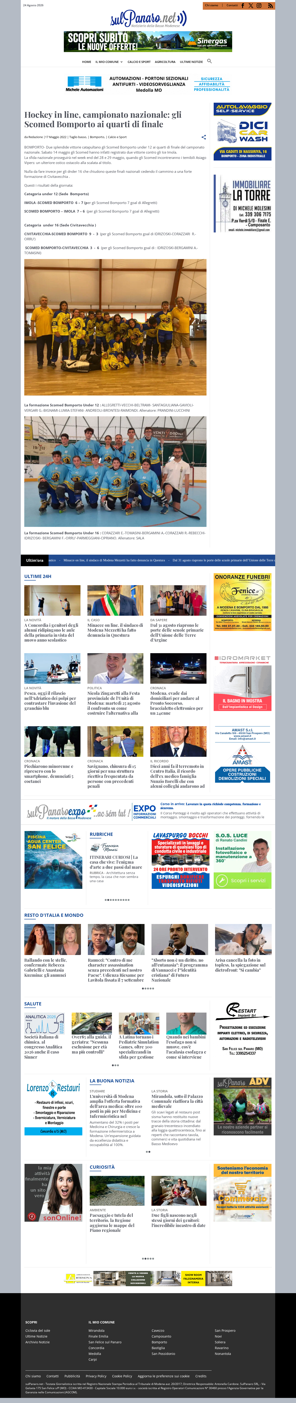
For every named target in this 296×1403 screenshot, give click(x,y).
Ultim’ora (34, 560)
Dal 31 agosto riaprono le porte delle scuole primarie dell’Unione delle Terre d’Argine (183, 560)
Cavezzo (158, 1330)
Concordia (96, 1348)
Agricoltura (165, 62)
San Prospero (225, 1330)
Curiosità (102, 1167)
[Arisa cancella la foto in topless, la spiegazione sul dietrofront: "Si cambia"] (243, 939)
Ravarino (221, 1348)
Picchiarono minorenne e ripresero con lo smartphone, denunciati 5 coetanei (48, 774)
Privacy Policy (96, 1376)
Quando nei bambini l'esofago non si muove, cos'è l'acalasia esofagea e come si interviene (186, 1047)
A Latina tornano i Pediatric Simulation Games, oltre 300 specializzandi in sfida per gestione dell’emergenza (139, 1047)
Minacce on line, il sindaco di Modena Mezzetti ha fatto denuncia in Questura (68, 560)
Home (86, 62)
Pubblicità (72, 1376)
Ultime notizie (191, 62)
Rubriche (101, 834)
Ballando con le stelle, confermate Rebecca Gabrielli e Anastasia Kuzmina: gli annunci (45, 968)
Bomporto (97, 137)
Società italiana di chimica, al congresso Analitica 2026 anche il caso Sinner (43, 1047)
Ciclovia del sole (37, 1330)
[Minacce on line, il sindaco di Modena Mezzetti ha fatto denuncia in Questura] (115, 600)
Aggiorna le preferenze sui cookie (164, 1376)
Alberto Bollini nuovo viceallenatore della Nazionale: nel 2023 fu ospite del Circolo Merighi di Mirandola (115, 1106)
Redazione (35, 137)
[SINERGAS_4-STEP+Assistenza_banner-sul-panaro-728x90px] (148, 50)
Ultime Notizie (36, 1336)
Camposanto (161, 1336)
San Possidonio (163, 1353)
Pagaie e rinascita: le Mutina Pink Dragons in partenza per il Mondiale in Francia (116, 1223)
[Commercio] (242, 1219)
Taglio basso (77, 137)
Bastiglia (158, 1348)
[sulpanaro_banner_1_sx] (242, 1132)
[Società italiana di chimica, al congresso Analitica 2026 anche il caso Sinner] (44, 1024)
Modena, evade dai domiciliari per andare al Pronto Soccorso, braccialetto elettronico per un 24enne (176, 703)
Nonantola (223, 1353)
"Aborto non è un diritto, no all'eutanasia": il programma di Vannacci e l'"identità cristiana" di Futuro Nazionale (179, 970)
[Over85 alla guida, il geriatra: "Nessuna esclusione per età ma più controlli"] (92, 1024)
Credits (201, 1376)
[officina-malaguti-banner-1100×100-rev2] (148, 1278)
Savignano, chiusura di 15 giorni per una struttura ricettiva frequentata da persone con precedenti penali (111, 776)
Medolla (95, 1353)
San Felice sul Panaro (105, 1342)
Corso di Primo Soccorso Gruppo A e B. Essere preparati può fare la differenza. (213, 806)
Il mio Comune (107, 62)
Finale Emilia (98, 1336)
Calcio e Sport (139, 62)
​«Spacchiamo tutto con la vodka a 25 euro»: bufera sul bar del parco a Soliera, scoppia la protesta (178, 1223)
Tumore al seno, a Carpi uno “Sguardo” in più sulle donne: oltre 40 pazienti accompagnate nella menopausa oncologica (177, 1106)
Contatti (232, 5)
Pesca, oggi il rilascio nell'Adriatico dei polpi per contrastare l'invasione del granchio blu (50, 701)
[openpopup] (271, 62)
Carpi (93, 1359)
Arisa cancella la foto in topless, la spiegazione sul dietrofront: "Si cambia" (240, 965)
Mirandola (97, 1330)
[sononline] (53, 1219)
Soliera (220, 1342)
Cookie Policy (122, 1376)
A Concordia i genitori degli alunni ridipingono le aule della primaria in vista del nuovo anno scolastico (51, 633)
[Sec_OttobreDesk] (148, 84)
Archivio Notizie (37, 1342)
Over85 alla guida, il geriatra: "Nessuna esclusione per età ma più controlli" (91, 1044)
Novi (218, 1336)
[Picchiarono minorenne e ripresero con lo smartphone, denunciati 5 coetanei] (52, 741)
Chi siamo (211, 5)
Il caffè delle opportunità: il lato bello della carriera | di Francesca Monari (116, 862)
